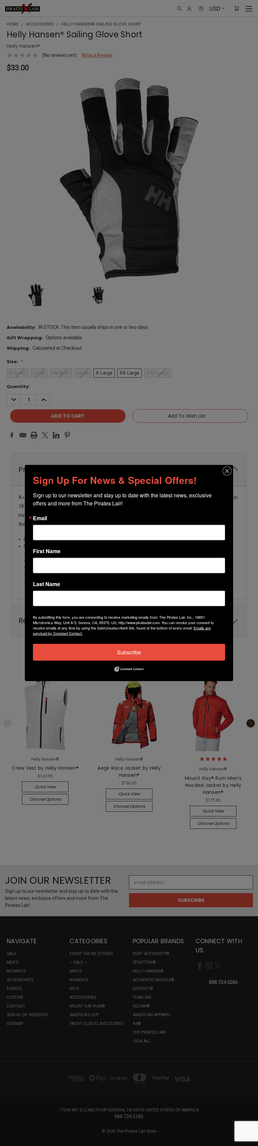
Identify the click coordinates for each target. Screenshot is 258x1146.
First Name (46, 551)
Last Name (46, 584)
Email (40, 518)
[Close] (227, 471)
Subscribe (129, 652)
